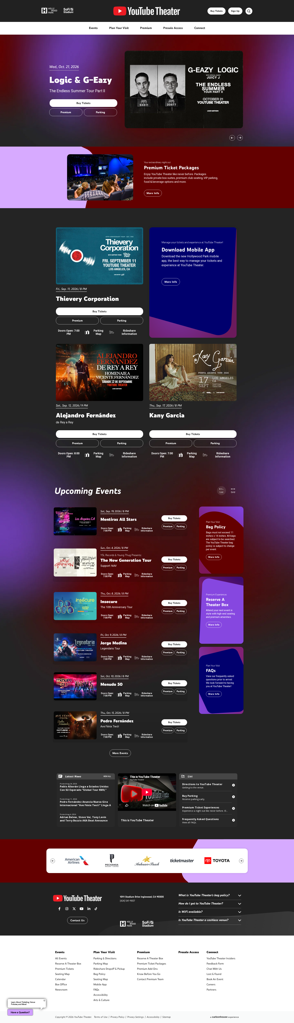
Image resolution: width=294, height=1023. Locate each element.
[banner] (100, 177)
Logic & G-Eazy (80, 79)
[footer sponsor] (77, 860)
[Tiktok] (96, 907)
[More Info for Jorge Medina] (75, 647)
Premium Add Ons (147, 968)
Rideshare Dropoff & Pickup (109, 968)
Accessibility (100, 995)
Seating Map (62, 974)
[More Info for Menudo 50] (75, 686)
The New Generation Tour (125, 560)
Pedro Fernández (116, 720)
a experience (224, 1017)
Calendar (60, 979)
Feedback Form (215, 963)
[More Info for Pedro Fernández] (75, 725)
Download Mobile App (188, 249)
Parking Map (98, 332)
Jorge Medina (113, 642)
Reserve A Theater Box (217, 602)
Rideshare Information (129, 332)
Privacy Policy (117, 1016)
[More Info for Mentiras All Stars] (75, 521)
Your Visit (104, 952)
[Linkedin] (88, 909)
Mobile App (100, 984)
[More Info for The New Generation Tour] (75, 562)
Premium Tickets (64, 968)
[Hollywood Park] (128, 924)
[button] (232, 137)
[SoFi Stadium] (148, 923)
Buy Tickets (216, 10)
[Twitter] (74, 909)
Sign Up (235, 10)
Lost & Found (214, 974)
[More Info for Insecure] (75, 606)
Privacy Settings (135, 1016)
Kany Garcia (167, 415)
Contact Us (77, 920)
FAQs (211, 670)
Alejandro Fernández (86, 415)
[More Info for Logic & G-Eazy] (184, 89)
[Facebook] (59, 909)
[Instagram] (66, 909)
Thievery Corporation (87, 298)
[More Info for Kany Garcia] (193, 372)
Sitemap (166, 1016)
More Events (120, 753)
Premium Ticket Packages (171, 167)
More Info (153, 193)
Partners (211, 989)
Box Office (61, 984)
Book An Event (215, 979)
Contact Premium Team (150, 979)
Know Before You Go (148, 974)
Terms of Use (100, 1016)
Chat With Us (214, 968)
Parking (100, 112)
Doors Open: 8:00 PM (68, 455)
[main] (147, 419)
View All (107, 776)
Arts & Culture (101, 1000)
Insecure (108, 601)
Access (188, 952)
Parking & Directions (105, 958)
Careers (211, 984)
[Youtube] (81, 909)
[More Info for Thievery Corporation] (99, 255)
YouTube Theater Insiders (221, 958)
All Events (61, 958)
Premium (65, 112)
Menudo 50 (111, 684)
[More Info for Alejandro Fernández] (99, 372)
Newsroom (61, 989)
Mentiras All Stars (118, 519)
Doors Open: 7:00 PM (68, 332)
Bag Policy (215, 526)
